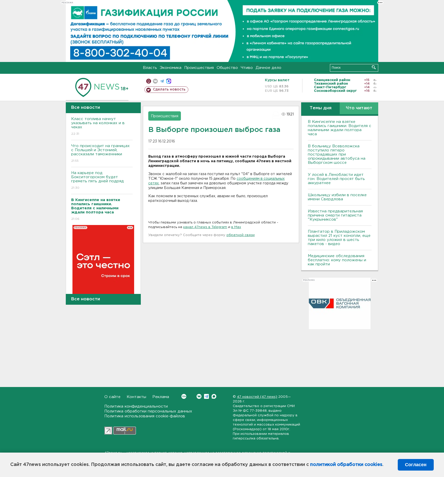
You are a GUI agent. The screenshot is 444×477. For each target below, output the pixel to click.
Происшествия (199, 67)
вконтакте (155, 81)
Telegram (206, 396)
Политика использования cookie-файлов (144, 416)
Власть (150, 67)
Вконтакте (199, 396)
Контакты (136, 397)
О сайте (112, 397)
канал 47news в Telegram (205, 227)
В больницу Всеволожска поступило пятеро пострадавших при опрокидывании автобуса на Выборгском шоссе (336, 154)
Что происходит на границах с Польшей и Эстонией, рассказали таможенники (100, 153)
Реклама (160, 397)
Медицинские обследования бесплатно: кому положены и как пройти (337, 260)
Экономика (170, 67)
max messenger (168, 81)
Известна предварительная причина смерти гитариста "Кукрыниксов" (335, 215)
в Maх (236, 227)
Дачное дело (268, 67)
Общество (227, 67)
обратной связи (240, 235)
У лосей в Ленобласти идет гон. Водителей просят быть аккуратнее (336, 179)
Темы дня (320, 108)
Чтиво (247, 67)
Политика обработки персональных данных (148, 411)
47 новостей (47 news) (257, 396)
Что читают (359, 108)
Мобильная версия (148, 81)
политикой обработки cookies (346, 465)
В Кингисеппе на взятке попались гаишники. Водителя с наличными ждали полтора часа (339, 128)
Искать (374, 67)
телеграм (162, 81)
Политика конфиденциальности (136, 406)
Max (213, 396)
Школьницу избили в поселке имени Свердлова (337, 197)
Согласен (416, 464)
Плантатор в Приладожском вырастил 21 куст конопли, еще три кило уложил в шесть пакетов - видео (339, 238)
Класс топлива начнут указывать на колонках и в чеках (98, 126)
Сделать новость (169, 89)
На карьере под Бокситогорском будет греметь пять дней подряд (97, 180)
